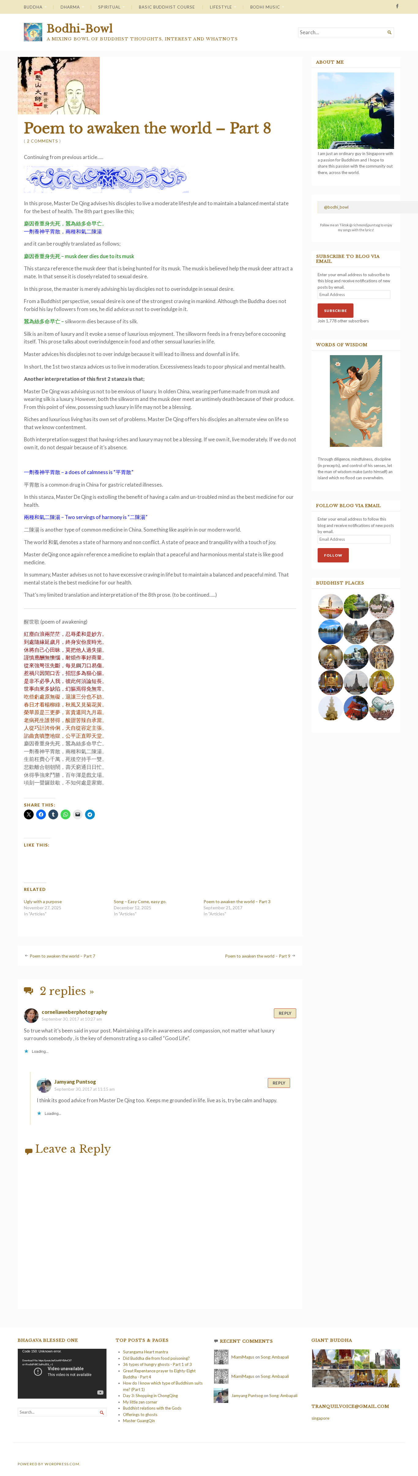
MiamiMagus (242, 1357)
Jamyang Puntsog (75, 1082)
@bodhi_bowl (336, 207)
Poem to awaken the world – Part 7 (62, 956)
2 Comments (42, 141)
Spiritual (109, 7)
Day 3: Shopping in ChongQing (150, 1395)
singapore (320, 1418)
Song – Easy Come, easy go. (140, 901)
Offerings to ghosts (140, 1414)
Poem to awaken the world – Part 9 (257, 956)
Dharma (70, 7)
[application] (62, 1374)
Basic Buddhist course (167, 7)
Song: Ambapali (275, 1357)
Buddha (33, 7)
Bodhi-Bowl (80, 28)
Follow (333, 555)
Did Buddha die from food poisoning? (156, 1358)
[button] (330, 606)
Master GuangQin (139, 1420)
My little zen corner (140, 1402)
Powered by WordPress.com (48, 1464)
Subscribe (335, 310)
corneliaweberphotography (74, 1012)
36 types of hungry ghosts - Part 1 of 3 (157, 1364)
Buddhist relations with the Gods (152, 1408)
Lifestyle (221, 7)
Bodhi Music (265, 7)
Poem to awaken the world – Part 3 (237, 901)
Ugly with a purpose (43, 901)
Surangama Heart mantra (145, 1351)
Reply (285, 1013)
